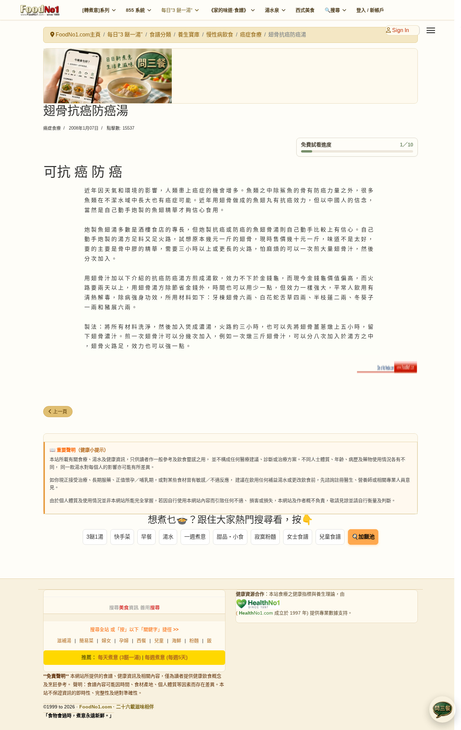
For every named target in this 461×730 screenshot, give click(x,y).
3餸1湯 (94, 537)
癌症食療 (52, 128)
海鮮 (176, 640)
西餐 (141, 640)
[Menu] (431, 30)
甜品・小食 (230, 537)
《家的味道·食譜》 (228, 10)
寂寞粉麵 (265, 537)
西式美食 (305, 10)
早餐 (146, 537)
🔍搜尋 (332, 10)
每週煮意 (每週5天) (166, 657)
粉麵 (194, 640)
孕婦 (124, 640)
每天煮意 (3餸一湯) (119, 657)
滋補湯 (64, 640)
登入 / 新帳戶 (370, 10)
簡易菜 (86, 640)
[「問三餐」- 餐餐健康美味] (230, 76)
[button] (442, 709)
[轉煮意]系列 (95, 10)
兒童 (159, 640)
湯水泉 (272, 10)
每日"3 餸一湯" (176, 10)
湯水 (168, 537)
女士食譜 (297, 537)
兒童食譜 (330, 537)
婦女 (106, 640)
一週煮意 (195, 537)
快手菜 (122, 537)
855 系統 (135, 10)
